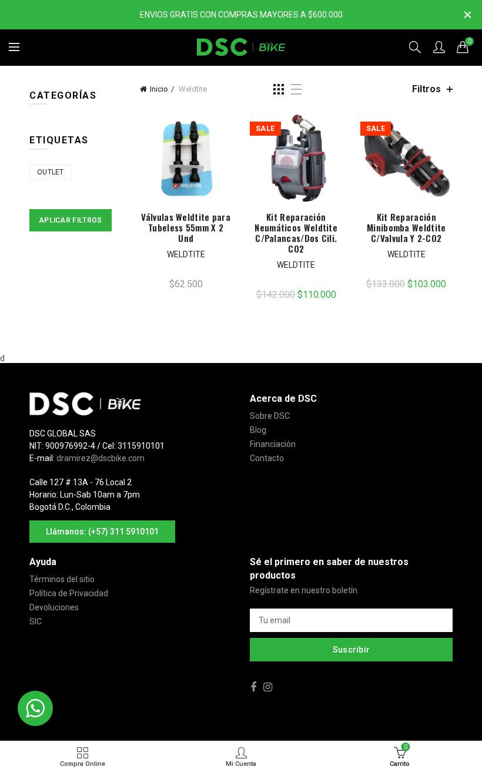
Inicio (159, 89)
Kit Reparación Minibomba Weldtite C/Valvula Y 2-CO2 (406, 227)
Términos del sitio (62, 579)
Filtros (426, 89)
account (439, 47)
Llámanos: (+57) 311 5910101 (102, 531)
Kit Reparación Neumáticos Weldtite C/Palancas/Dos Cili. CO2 (296, 232)
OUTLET (50, 172)
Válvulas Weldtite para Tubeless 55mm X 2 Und (185, 227)
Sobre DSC (270, 416)
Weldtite (186, 254)
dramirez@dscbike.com (100, 458)
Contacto (267, 458)
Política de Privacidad (68, 593)
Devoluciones (54, 607)
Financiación (273, 444)
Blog (258, 430)
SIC (35, 621)
